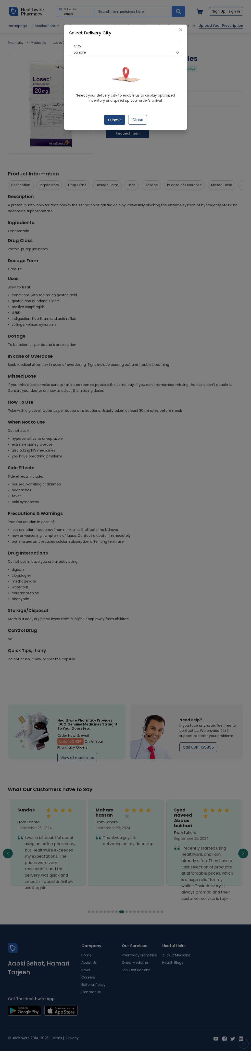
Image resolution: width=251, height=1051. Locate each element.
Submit (114, 119)
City (77, 46)
